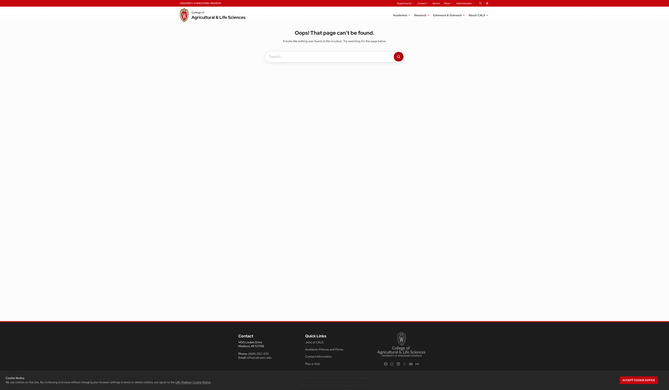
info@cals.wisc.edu (259, 358)
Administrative (464, 3)
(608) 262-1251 (258, 354)
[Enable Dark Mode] (487, 3)
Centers (421, 3)
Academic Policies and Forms (324, 349)
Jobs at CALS (314, 342)
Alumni (436, 3)
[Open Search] (480, 3)
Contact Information (318, 356)
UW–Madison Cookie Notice (192, 382)
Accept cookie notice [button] (638, 380)
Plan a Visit (312, 364)
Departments (404, 3)
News (447, 3)
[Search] (398, 57)
